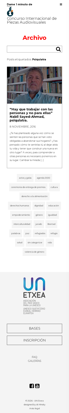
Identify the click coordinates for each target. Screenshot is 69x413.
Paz (27, 233)
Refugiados (40, 233)
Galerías (34, 360)
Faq (34, 357)
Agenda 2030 (43, 178)
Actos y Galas (25, 178)
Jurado (39, 224)
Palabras (15, 233)
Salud (19, 242)
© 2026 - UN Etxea (34, 401)
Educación (53, 205)
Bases (34, 328)
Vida (50, 242)
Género (39, 215)
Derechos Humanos (19, 205)
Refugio (54, 233)
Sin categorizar (35, 242)
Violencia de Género (34, 252)
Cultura (54, 187)
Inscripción (34, 340)
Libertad (51, 224)
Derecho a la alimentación (34, 196)
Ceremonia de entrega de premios (28, 187)
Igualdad (52, 215)
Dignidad (38, 205)
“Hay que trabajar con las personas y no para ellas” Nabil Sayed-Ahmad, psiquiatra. (31, 114)
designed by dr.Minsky (34, 404)
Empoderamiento (21, 215)
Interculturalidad (22, 224)
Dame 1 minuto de (19, 4)
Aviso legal (34, 408)
